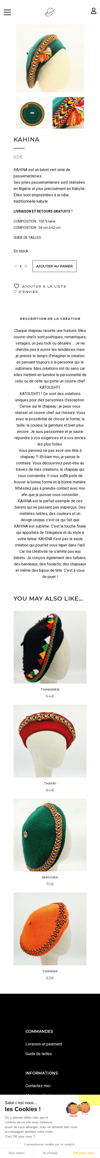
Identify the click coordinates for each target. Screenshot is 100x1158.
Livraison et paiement (43, 1044)
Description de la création (50, 319)
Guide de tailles (38, 1053)
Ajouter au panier (54, 266)
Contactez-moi (37, 1086)
